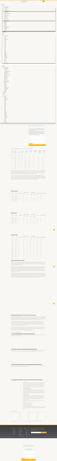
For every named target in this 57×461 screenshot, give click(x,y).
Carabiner (5, 30)
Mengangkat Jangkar (6, 15)
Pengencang (5, 17)
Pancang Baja (5, 12)
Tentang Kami (4, 31)
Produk (3, 5)
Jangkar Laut (5, 29)
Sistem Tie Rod (5, 16)
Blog (2, 33)
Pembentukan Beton (6, 11)
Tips (2, 34)
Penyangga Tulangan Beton (7, 13)
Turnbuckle (5, 84)
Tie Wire (5, 14)
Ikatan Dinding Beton (6, 68)
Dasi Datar (6, 9)
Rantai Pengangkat (6, 27)
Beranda (3, 4)
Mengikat (5, 85)
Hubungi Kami (4, 32)
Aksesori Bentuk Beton (5, 67)
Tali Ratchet (5, 86)
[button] (27, 64)
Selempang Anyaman (6, 26)
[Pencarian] (43, 1)
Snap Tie (6, 69)
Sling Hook (5, 28)
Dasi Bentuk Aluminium (7, 10)
